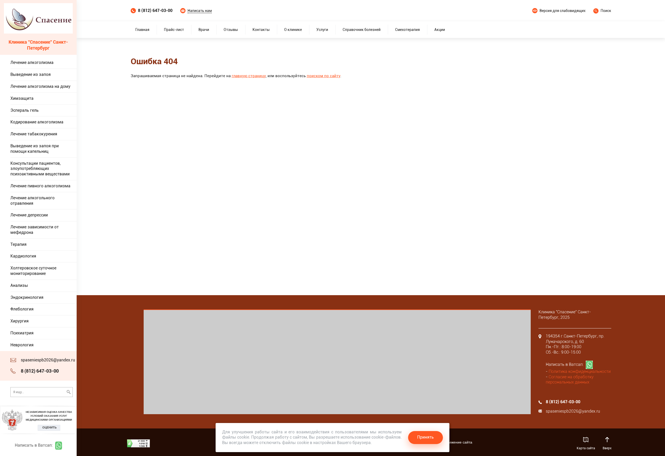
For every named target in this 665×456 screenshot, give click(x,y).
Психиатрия (22, 333)
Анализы (19, 285)
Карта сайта (586, 448)
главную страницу (249, 76)
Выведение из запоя (30, 74)
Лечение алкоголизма (32, 62)
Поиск (606, 11)
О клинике (293, 30)
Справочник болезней (362, 30)
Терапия (18, 244)
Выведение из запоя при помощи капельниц (34, 148)
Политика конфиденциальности (580, 371)
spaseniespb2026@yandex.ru (48, 360)
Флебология (22, 309)
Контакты (261, 30)
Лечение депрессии (29, 215)
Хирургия (19, 321)
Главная (142, 30)
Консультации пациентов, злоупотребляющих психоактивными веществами (40, 169)
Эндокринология (26, 297)
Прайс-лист (174, 30)
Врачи (203, 30)
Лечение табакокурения (33, 133)
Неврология (22, 344)
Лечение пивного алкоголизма (40, 185)
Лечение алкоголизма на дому (40, 86)
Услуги (322, 30)
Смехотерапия (407, 30)
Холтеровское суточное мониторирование (33, 271)
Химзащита (22, 98)
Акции (439, 30)
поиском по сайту (323, 76)
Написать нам (200, 11)
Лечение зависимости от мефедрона (34, 229)
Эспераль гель (24, 110)
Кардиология (23, 256)
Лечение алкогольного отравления (32, 200)
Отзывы (231, 30)
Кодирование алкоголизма (36, 122)
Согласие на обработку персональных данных (570, 379)
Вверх (607, 448)
